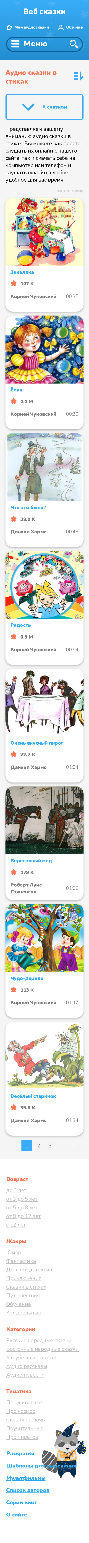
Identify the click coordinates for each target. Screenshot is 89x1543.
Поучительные (24, 1428)
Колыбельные (23, 1312)
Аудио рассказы (26, 1366)
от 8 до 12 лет (23, 1216)
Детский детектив (29, 1269)
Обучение (18, 1304)
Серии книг (21, 1502)
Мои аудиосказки (31, 27)
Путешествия (23, 1295)
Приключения (23, 1278)
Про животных (24, 1402)
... (62, 1145)
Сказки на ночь (25, 1419)
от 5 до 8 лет (22, 1207)
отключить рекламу (70, 191)
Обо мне (74, 27)
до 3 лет (16, 1190)
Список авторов (28, 1490)
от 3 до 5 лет (22, 1199)
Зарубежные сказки (31, 1357)
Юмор (13, 1252)
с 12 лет (16, 1224)
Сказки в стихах (26, 1286)
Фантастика (21, 1261)
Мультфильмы (25, 1478)
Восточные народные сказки (42, 1349)
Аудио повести (25, 1374)
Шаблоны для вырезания (41, 1465)
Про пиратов (22, 1437)
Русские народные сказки (38, 1340)
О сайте (16, 1514)
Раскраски (20, 1453)
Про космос (20, 1411)
